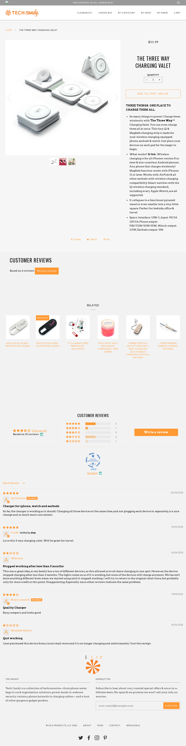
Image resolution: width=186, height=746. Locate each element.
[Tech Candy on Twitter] (80, 739)
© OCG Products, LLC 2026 (61, 725)
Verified (92, 473)
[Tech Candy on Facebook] (88, 739)
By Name (162, 12)
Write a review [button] (156, 432)
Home (8, 30)
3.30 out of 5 (39, 430)
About (87, 725)
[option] (62, 97)
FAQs (100, 725)
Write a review (47, 270)
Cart (177, 12)
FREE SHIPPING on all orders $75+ (93, 2)
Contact (114, 725)
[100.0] (93, 460)
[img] (11, 493)
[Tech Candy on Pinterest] (105, 739)
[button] (73, 423)
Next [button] (113, 97)
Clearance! (85, 12)
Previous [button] (11, 97)
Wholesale (133, 725)
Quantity (153, 75)
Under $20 (105, 12)
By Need (146, 12)
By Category (126, 12)
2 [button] (91, 656)
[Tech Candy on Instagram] (97, 739)
